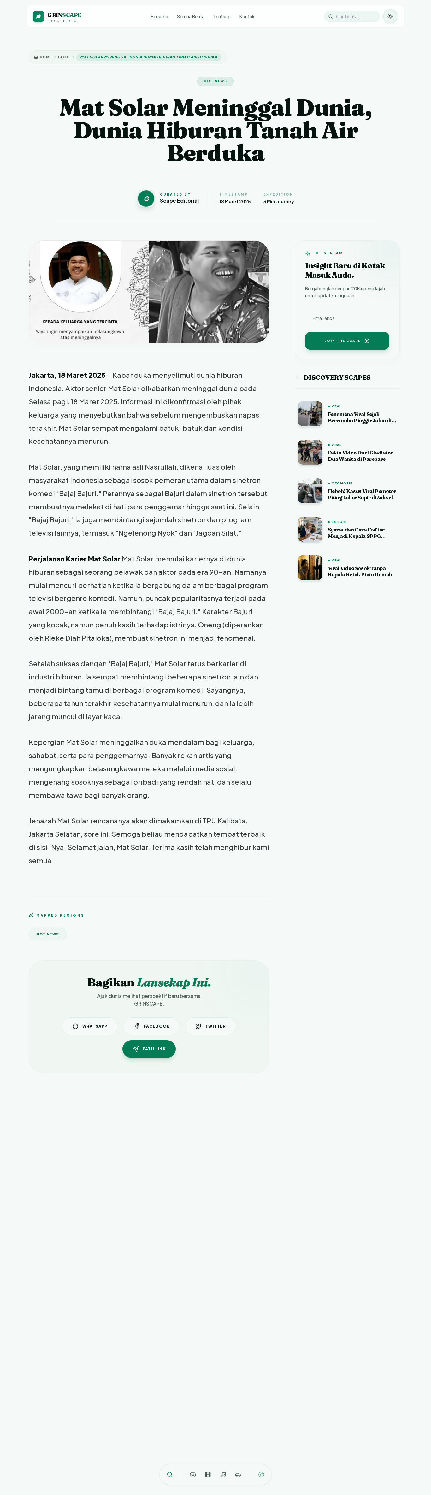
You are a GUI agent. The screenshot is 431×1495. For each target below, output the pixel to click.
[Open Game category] (192, 1474)
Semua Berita (190, 16)
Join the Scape (343, 341)
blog (64, 57)
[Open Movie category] (208, 1474)
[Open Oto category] (238, 1474)
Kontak (247, 16)
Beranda (159, 16)
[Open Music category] (223, 1474)
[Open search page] (169, 1474)
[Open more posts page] (261, 1474)
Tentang (222, 16)
